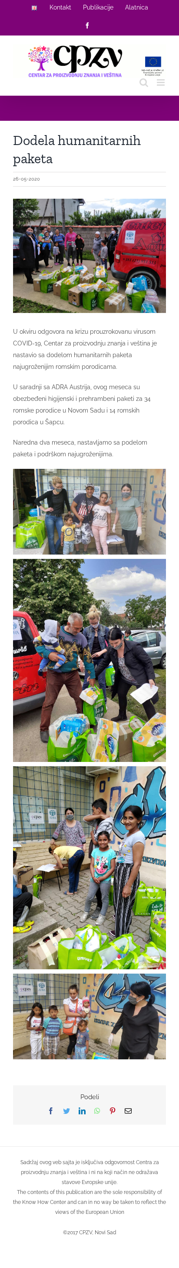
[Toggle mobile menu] (161, 82)
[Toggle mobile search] (143, 82)
